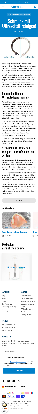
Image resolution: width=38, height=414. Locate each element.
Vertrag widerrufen (27, 314)
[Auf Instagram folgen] (8, 381)
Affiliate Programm (27, 309)
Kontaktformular (7, 330)
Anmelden (19, 371)
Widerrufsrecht (21, 406)
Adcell (23, 312)
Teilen (20, 200)
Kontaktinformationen (16, 408)
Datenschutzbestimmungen (18, 362)
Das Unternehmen (27, 298)
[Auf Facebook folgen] (3, 381)
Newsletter (5, 312)
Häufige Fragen (26, 295)
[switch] (4, 411)
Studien (4, 301)
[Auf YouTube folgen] (13, 381)
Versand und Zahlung (28, 301)
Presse (4, 298)
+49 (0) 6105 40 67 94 (9, 327)
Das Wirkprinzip (7, 304)
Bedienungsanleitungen (9, 308)
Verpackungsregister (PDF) (27, 305)
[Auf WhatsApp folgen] (19, 381)
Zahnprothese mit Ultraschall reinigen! (14, 232)
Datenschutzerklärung (8, 406)
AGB (15, 363)
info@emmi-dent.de (8, 325)
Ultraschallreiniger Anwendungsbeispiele (19, 14)
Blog (3, 295)
